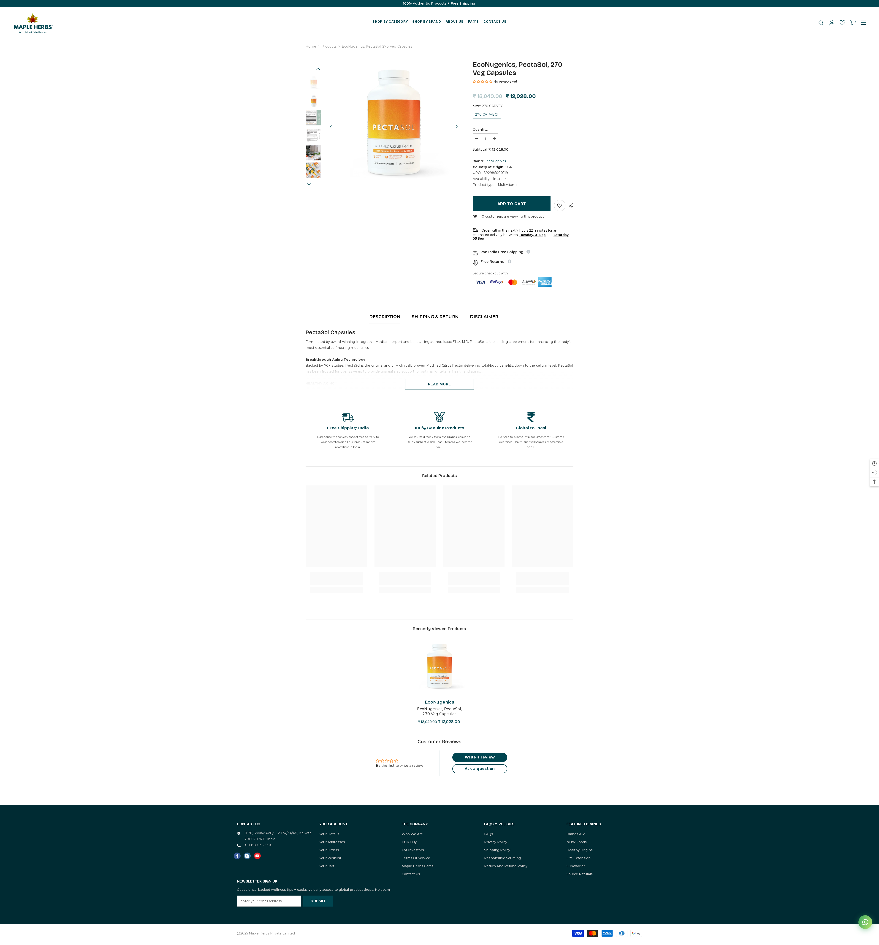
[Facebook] (237, 856)
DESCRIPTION (384, 316)
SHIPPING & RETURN (435, 316)
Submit (318, 901)
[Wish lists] (842, 22)
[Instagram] (247, 856)
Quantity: (480, 129)
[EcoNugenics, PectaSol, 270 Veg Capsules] (439, 666)
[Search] (821, 23)
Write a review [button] (480, 757)
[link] (559, 205)
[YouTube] (257, 856)
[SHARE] (569, 205)
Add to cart (511, 203)
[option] (393, 122)
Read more (439, 384)
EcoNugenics (495, 161)
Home (311, 46)
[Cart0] (853, 22)
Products (328, 46)
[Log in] (832, 22)
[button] (330, 122)
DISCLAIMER (484, 316)
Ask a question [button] (480, 768)
